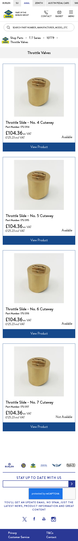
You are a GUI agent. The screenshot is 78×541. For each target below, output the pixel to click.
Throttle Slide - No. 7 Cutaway (29, 402)
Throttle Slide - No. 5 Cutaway (29, 215)
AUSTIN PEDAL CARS (58, 3)
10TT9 (51, 38)
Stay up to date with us (39, 477)
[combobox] (39, 27)
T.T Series (35, 38)
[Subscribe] (71, 483)
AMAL (27, 3)
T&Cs (49, 533)
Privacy (12, 533)
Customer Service (18, 537)
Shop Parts (17, 38)
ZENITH (39, 3)
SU (17, 3)
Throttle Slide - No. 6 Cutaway (29, 309)
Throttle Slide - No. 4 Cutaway (30, 122)
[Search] (9, 27)
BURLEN (6, 3)
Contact (46, 16)
